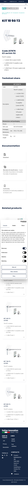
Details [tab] (14, 225)
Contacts (16, 474)
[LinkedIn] (2, 455)
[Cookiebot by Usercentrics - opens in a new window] (20, 222)
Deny (14, 276)
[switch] (24, 252)
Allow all (14, 267)
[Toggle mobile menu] (25, 8)
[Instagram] (6, 455)
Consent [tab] (5, 225)
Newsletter (5, 447)
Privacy (5, 444)
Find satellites (13, 445)
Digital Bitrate (13, 440)
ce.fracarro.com (7, 192)
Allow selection (14, 271)
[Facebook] (4, 455)
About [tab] (22, 225)
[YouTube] (2, 457)
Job (4, 440)
